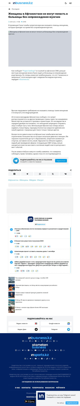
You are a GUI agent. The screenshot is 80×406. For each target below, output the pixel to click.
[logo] (37, 3)
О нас (17, 388)
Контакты (26, 388)
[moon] (65, 3)
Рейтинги (60, 388)
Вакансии (50, 388)
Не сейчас (60, 403)
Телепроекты (38, 388)
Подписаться (72, 403)
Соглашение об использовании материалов (40, 382)
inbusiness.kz (24, 79)
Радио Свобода (29, 71)
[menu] (9, 3)
